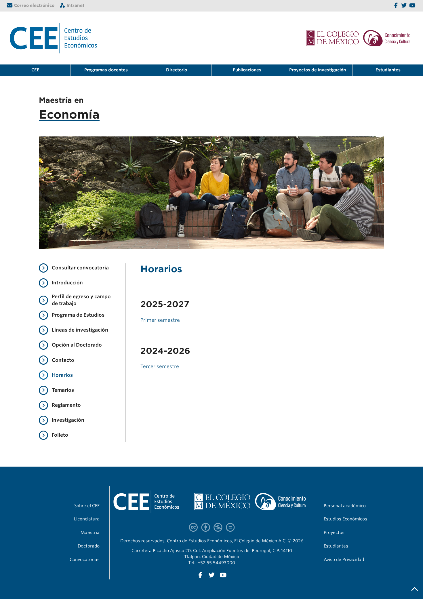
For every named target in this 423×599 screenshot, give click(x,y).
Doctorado (89, 546)
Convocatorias (85, 559)
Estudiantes (388, 70)
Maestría (90, 532)
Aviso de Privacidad (344, 559)
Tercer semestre (159, 366)
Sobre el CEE (87, 505)
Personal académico (345, 505)
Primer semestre (160, 320)
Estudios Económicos (345, 519)
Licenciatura (87, 519)
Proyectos (334, 532)
